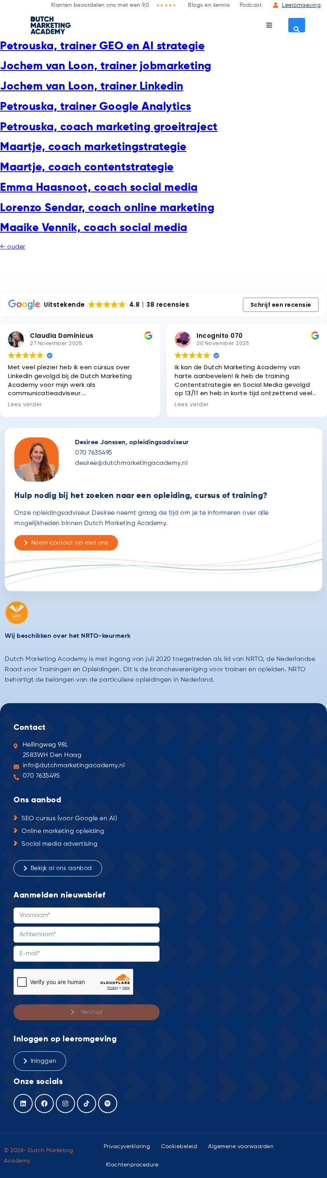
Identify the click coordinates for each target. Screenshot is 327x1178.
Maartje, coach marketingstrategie (93, 147)
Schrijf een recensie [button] (280, 305)
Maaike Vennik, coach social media (93, 227)
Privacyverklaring (127, 1146)
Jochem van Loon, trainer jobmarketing (105, 66)
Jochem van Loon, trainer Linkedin (91, 86)
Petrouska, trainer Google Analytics (95, 106)
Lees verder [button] (25, 404)
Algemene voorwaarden (241, 1146)
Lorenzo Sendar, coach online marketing (107, 208)
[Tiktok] (86, 1103)
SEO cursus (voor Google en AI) (69, 818)
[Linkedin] (23, 1103)
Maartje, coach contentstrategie (87, 167)
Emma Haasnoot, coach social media (99, 187)
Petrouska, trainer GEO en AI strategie (102, 46)
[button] (269, 25)
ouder (13, 247)
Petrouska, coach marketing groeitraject (109, 127)
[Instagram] (65, 1103)
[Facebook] (44, 1103)
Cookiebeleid (179, 1146)
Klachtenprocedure (132, 1165)
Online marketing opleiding (63, 831)
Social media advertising (59, 844)
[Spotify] (107, 1103)
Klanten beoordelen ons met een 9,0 (100, 5)
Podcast (251, 5)
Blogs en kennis (209, 5)
